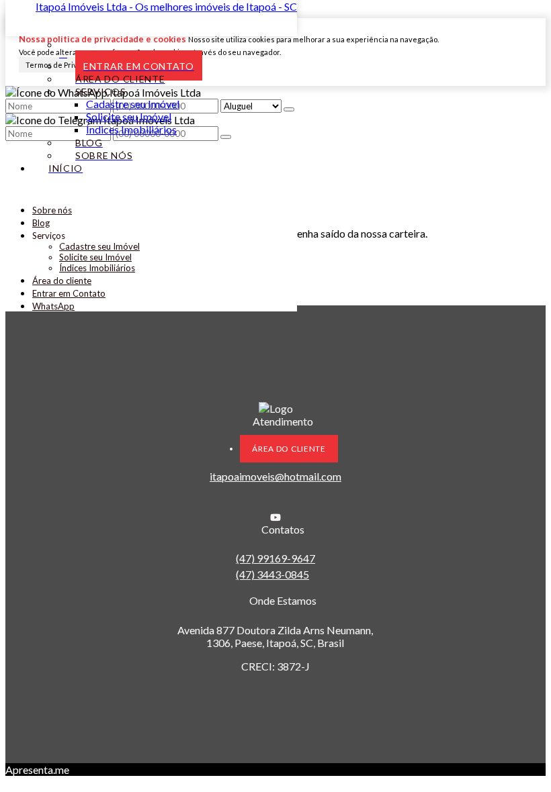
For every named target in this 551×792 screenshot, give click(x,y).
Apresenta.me (37, 769)
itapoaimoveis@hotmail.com (275, 476)
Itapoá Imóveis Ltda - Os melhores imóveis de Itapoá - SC (166, 6)
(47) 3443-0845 (272, 574)
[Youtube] (275, 517)
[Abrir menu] (9, 191)
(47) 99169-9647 (275, 558)
